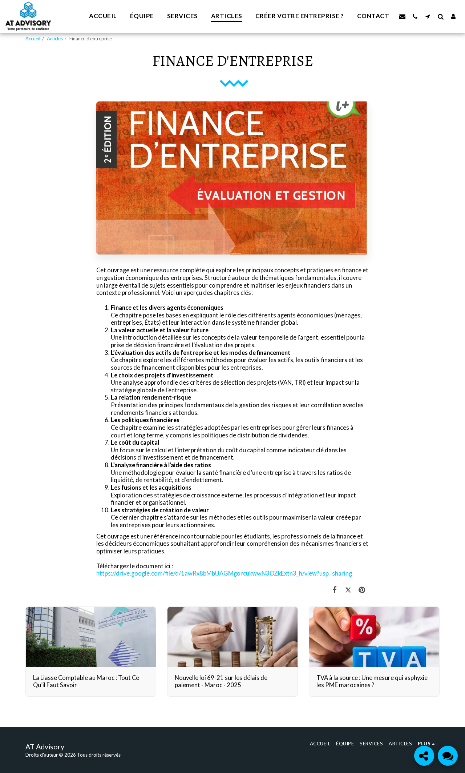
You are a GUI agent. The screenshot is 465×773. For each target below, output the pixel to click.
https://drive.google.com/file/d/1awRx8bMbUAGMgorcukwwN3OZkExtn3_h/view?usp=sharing (224, 573)
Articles (55, 38)
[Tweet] (348, 589)
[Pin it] (362, 589)
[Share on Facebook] (334, 589)
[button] (402, 16)
